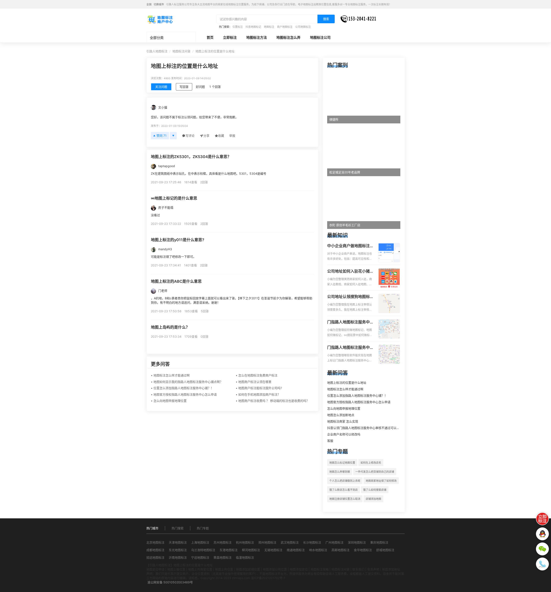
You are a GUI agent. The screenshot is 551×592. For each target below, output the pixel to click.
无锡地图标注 (273, 550)
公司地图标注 (303, 26)
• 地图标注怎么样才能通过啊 (170, 375)
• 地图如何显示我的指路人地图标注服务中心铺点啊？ (187, 382)
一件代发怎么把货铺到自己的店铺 (374, 471)
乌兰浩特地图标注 (203, 550)
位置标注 (237, 26)
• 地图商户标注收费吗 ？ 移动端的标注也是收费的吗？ (272, 400)
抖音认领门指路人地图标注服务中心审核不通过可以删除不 (366, 428)
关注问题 (161, 87)
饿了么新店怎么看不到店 (343, 489)
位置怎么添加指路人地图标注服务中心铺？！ (357, 395)
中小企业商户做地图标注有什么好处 (350, 246)
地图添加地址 (391, 569)
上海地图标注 (200, 542)
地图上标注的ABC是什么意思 (176, 281)
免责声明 (373, 569)
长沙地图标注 (312, 542)
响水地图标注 (318, 550)
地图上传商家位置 (200, 569)
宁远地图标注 (200, 557)
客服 (330, 441)
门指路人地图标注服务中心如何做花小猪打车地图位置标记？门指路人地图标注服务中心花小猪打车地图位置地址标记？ (350, 322)
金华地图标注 (363, 550)
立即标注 (230, 37)
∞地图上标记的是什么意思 (174, 198)
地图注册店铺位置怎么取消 (344, 498)
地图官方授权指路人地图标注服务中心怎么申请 (358, 402)
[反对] (173, 135)
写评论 (190, 135)
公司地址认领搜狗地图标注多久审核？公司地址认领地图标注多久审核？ (350, 297)
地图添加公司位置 (275, 569)
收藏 (221, 135)
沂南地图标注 (178, 557)
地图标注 (269, 26)
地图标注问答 (181, 51)
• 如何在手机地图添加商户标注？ (258, 394)
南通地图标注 (296, 550)
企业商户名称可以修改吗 (343, 434)
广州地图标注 (334, 542)
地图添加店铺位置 (248, 569)
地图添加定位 (299, 569)
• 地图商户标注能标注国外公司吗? (259, 388)
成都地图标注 (155, 550)
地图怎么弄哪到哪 (339, 471)
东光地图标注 (178, 550)
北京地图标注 (155, 542)
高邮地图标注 (340, 550)
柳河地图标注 (251, 550)
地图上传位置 (224, 569)
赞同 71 (161, 135)
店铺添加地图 (373, 498)
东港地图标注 (229, 550)
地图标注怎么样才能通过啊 (345, 389)
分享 (206, 135)
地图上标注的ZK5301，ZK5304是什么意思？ (191, 156)
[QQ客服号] (542, 533)
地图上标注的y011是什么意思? (177, 240)
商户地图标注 (285, 26)
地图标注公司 (320, 37)
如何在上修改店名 (371, 462)
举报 (232, 135)
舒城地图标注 (385, 550)
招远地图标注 (155, 557)
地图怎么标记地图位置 (342, 462)
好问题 (200, 87)
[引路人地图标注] (159, 19)
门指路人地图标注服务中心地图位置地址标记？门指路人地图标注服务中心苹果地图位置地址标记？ (350, 347)
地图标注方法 (256, 37)
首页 (210, 37)
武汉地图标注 (290, 542)
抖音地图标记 (253, 26)
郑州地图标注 (267, 542)
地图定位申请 (155, 569)
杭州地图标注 (245, 542)
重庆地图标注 (379, 542)
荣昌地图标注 (223, 557)
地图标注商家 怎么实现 (342, 421)
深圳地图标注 (357, 542)
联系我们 (358, 569)
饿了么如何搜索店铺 (374, 489)
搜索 (326, 19)
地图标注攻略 (320, 569)
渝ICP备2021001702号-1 (268, 578)
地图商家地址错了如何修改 (381, 480)
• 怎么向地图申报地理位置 (169, 400)
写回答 (184, 87)
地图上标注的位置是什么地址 (346, 382)
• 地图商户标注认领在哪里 (253, 382)
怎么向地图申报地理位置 (343, 408)
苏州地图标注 (223, 542)
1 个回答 (215, 87)
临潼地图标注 (245, 557)
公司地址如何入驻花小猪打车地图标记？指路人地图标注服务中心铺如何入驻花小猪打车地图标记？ (350, 271)
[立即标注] (542, 518)
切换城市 (159, 4)
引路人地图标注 (156, 51)
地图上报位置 (176, 569)
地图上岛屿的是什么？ (170, 327)
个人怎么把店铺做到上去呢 (344, 480)
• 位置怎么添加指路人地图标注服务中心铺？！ (182, 388)
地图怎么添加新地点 (340, 415)
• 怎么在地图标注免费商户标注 (256, 375)
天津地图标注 (178, 542)
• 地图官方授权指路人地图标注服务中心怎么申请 (184, 394)
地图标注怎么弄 (288, 37)
